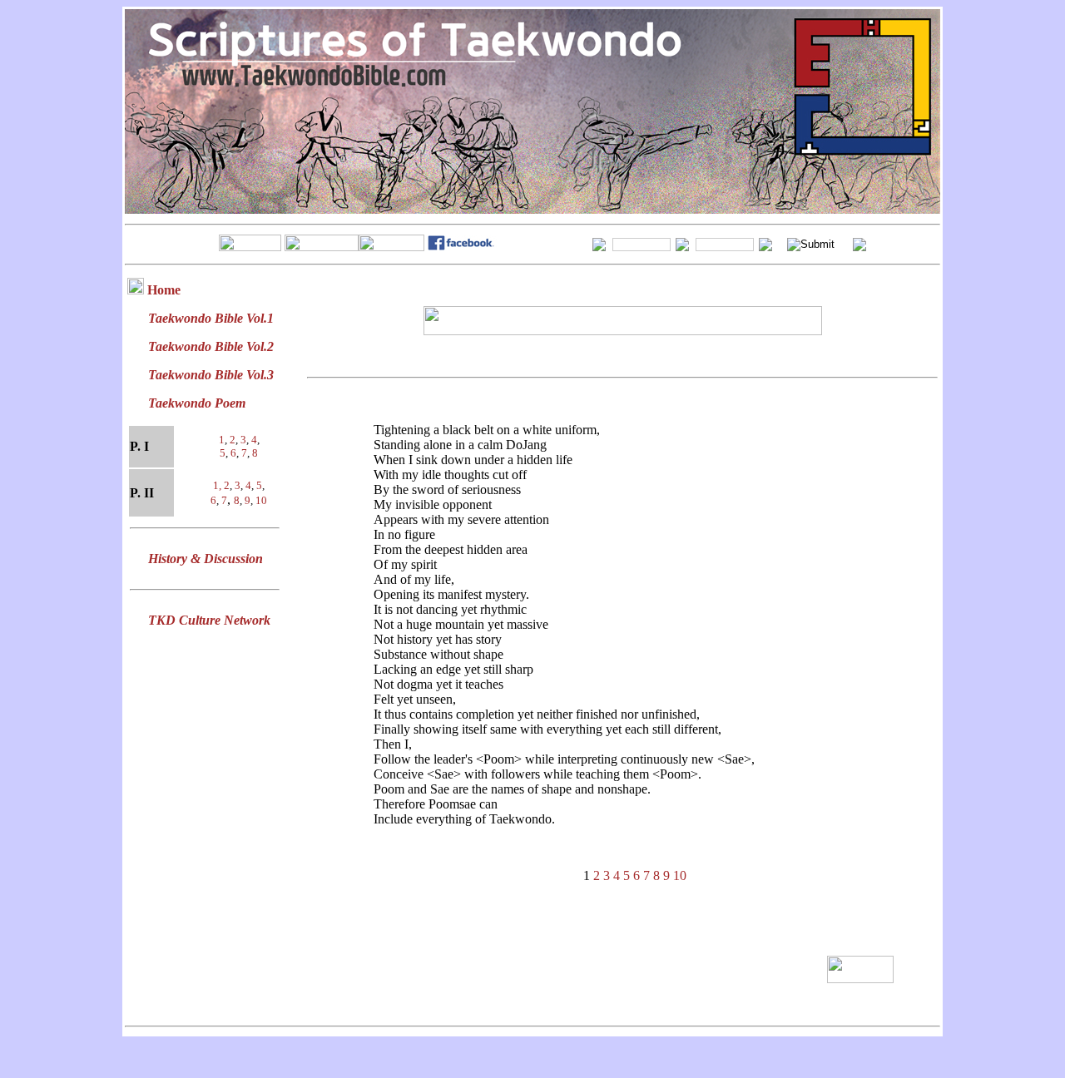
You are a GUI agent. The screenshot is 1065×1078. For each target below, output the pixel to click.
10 (261, 500)
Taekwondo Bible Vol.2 (211, 346)
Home (164, 290)
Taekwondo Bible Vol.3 (211, 375)
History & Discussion (205, 558)
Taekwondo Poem (196, 403)
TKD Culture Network (209, 620)
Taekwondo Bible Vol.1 (211, 318)
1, (218, 485)
